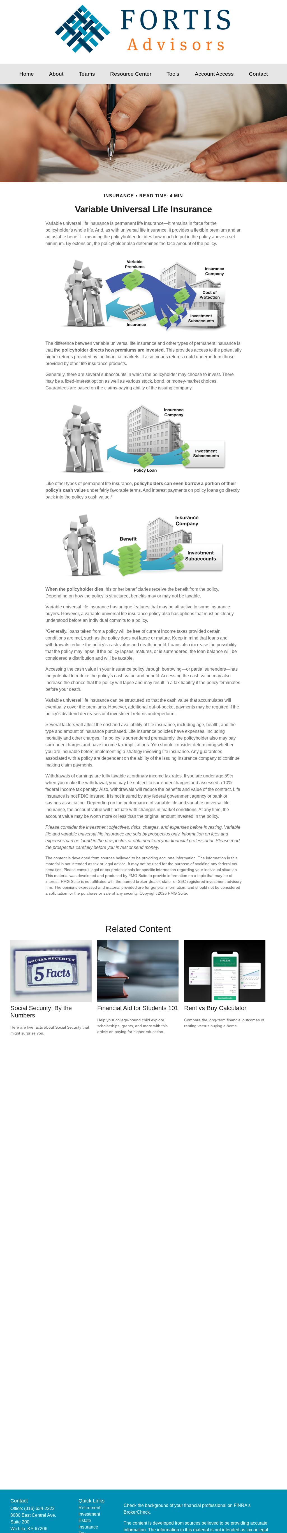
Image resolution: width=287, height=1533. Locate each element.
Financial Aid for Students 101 (137, 1008)
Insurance (88, 1527)
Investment (89, 1514)
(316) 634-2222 (39, 1508)
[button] (26, 74)
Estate (84, 1520)
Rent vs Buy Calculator (215, 1008)
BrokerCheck (137, 1512)
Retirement (89, 1507)
